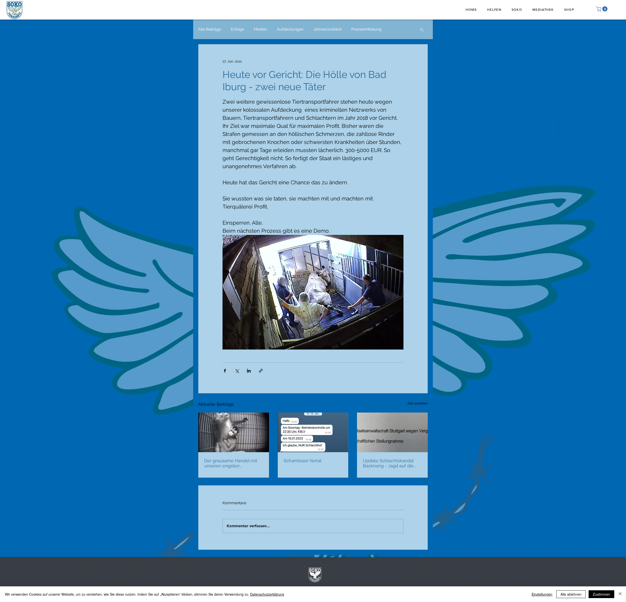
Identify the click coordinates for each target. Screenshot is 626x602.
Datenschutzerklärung (267, 594)
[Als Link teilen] (260, 370)
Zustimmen (601, 594)
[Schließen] (620, 594)
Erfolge (237, 29)
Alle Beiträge (209, 29)
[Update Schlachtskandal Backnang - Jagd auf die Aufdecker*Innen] (392, 432)
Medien (260, 29)
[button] (602, 8)
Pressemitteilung (366, 29)
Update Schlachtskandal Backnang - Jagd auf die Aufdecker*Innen (388, 463)
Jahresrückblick (327, 29)
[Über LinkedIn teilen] (248, 370)
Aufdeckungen (290, 29)
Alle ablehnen (570, 594)
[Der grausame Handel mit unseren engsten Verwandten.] (233, 432)
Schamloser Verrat (303, 460)
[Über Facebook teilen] (225, 370)
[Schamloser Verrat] (313, 432)
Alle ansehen (417, 403)
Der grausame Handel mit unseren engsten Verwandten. (230, 463)
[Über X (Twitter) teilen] (237, 370)
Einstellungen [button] (542, 594)
